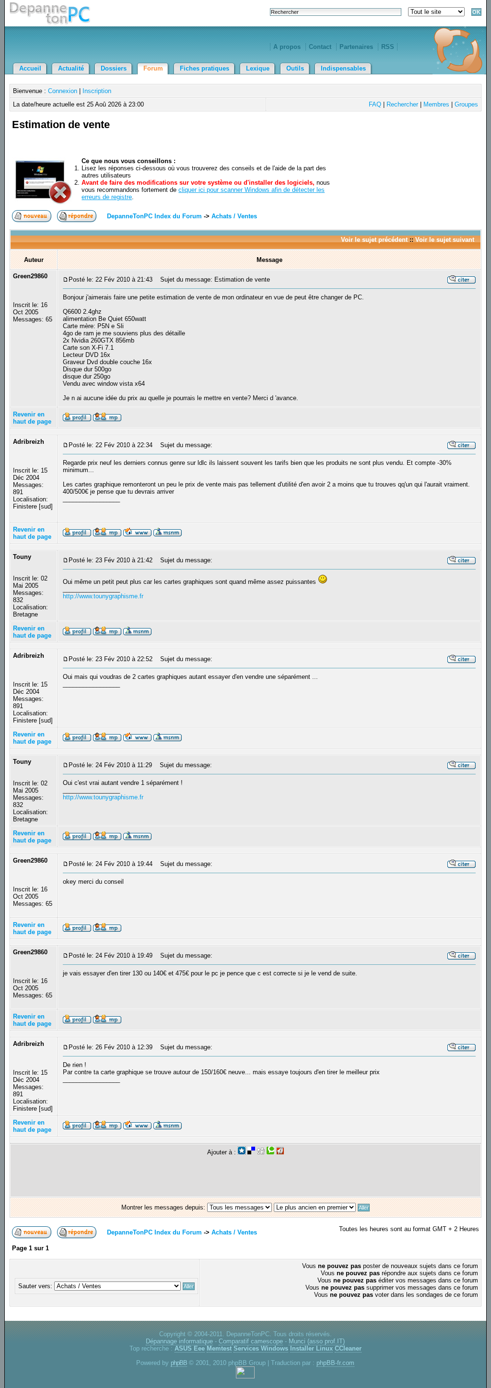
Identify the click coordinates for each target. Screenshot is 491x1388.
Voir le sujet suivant (444, 239)
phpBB (179, 1362)
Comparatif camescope (251, 1341)
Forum (153, 68)
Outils (295, 68)
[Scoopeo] (242, 1152)
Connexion (62, 91)
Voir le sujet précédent (374, 239)
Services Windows (261, 1348)
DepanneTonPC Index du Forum (154, 216)
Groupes (466, 104)
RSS (387, 46)
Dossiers (114, 68)
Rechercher (402, 104)
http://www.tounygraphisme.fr (103, 596)
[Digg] (261, 1152)
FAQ (375, 104)
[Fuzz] (280, 1152)
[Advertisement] (367, 135)
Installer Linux (311, 1348)
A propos (287, 46)
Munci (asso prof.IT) (317, 1341)
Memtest (219, 1348)
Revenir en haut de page (32, 418)
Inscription (96, 91)
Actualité (71, 68)
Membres (436, 104)
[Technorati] (270, 1152)
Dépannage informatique (179, 1341)
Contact (320, 46)
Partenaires (356, 46)
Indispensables (343, 68)
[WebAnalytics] (245, 1376)
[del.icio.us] (251, 1152)
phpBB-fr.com (335, 1362)
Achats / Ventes (234, 216)
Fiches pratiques (204, 68)
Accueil (30, 68)
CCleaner (348, 1348)
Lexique (257, 68)
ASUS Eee (190, 1348)
